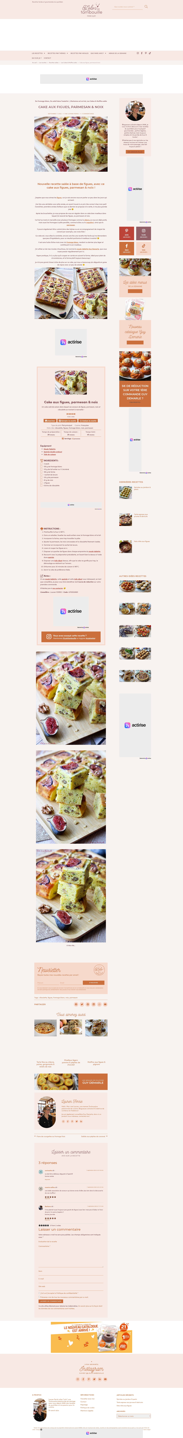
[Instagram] (138, 53)
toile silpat (58, 560)
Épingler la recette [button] (68, 420)
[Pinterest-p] (146, 53)
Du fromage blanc (42, 101)
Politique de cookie (87, 1408)
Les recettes (37, 53)
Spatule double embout (53, 452)
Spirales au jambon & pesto (142, 488)
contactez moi (84, 1116)
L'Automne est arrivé (78, 101)
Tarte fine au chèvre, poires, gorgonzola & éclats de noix (45, 1064)
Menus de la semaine (117, 53)
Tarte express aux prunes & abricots (141, 515)
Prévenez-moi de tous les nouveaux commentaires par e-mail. (64, 1297)
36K (127, 250)
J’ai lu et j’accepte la (59, 1293)
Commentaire (44, 1246)
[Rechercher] (146, 7)
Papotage (84, 1405)
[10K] (144, 246)
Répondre (47, 1179)
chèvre (87, 220)
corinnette (48, 1170)
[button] (53, 293)
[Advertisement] (91, 35)
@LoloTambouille (69, 638)
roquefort (90, 222)
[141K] (144, 231)
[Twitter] (76, 1121)
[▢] (41, 464)
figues (59, 197)
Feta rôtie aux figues (142, 541)
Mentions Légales (86, 1410)
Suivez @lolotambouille (91, 1373)
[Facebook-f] (142, 53)
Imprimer (51, 420)
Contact (47, 58)
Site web (42, 1286)
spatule (51, 557)
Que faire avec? (97, 53)
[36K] (127, 246)
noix (67, 997)
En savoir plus (135, 152)
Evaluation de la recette (48, 1241)
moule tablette (94, 551)
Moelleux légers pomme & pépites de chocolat (71, 1062)
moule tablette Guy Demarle (88, 249)
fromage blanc (72, 242)
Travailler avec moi (87, 1399)
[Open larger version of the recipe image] (71, 383)
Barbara (48, 1206)
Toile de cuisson (50, 454)
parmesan (71, 225)
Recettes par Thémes (56, 53)
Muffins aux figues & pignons (96, 1063)
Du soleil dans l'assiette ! (59, 101)
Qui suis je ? (37, 58)
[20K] (127, 231)
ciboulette (43, 997)
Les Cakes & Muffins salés (97, 101)
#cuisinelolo (90, 638)
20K (127, 235)
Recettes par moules (79, 53)
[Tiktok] (150, 53)
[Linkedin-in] (81, 1121)
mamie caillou (50, 1187)
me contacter (58, 588)
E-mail (41, 1278)
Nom (40, 1271)
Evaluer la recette (89, 420)
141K (143, 235)
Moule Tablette (49, 449)
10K (143, 250)
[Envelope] (105, 1379)
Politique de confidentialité (66, 1293)
